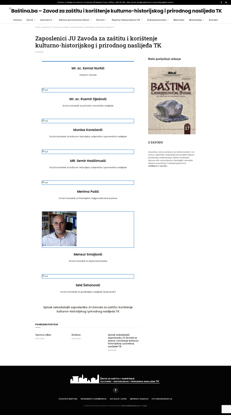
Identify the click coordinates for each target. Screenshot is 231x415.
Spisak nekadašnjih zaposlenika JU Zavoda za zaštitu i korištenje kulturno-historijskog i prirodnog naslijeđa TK (88, 309)
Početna (17, 19)
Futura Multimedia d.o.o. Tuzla (134, 405)
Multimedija (195, 19)
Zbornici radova (139, 399)
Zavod (29, 19)
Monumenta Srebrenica (94, 399)
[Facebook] (26, 70)
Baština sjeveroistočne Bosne (74, 19)
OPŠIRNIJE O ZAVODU (157, 166)
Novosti (100, 19)
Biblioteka (178, 19)
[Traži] (226, 2)
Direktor (76, 334)
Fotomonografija (162, 399)
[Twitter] (26, 76)
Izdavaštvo (46, 19)
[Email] (26, 90)
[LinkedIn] (26, 83)
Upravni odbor (43, 334)
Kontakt (213, 19)
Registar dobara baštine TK (126, 19)
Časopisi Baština (68, 399)
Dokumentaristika (156, 19)
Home (37, 27)
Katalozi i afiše (118, 399)
